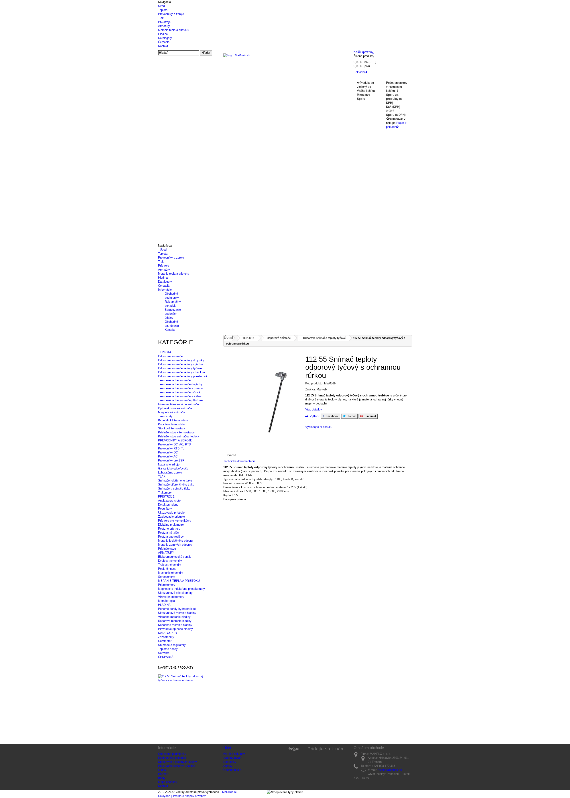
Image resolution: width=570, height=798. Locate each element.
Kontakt (163, 46)
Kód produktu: (314, 383)
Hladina (163, 34)
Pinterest (369, 416)
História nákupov (234, 753)
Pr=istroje (164, 22)
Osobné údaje (232, 769)
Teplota (162, 10)
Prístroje (163, 265)
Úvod (161, 6)
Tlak (161, 18)
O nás (162, 769)
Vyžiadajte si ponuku (318, 427)
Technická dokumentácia (239, 461)
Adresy (227, 765)
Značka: (310, 389)
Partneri (163, 774)
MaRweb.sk (229, 792)
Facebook (331, 416)
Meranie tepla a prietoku (173, 30)
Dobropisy (229, 761)
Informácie (165, 289)
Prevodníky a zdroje (171, 14)
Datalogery (165, 38)
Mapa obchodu (167, 782)
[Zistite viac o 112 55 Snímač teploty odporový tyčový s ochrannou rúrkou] (185, 678)
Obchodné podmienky (172, 753)
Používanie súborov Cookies (176, 765)
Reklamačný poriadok (172, 757)
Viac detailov (313, 409)
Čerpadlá (163, 42)
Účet (227, 748)
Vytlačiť (314, 416)
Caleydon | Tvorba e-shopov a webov (182, 796)
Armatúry (164, 26)
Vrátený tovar (232, 757)
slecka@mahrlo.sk (390, 769)
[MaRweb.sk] (285, 61)
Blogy (161, 778)
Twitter (351, 416)
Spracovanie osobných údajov (173, 313)
